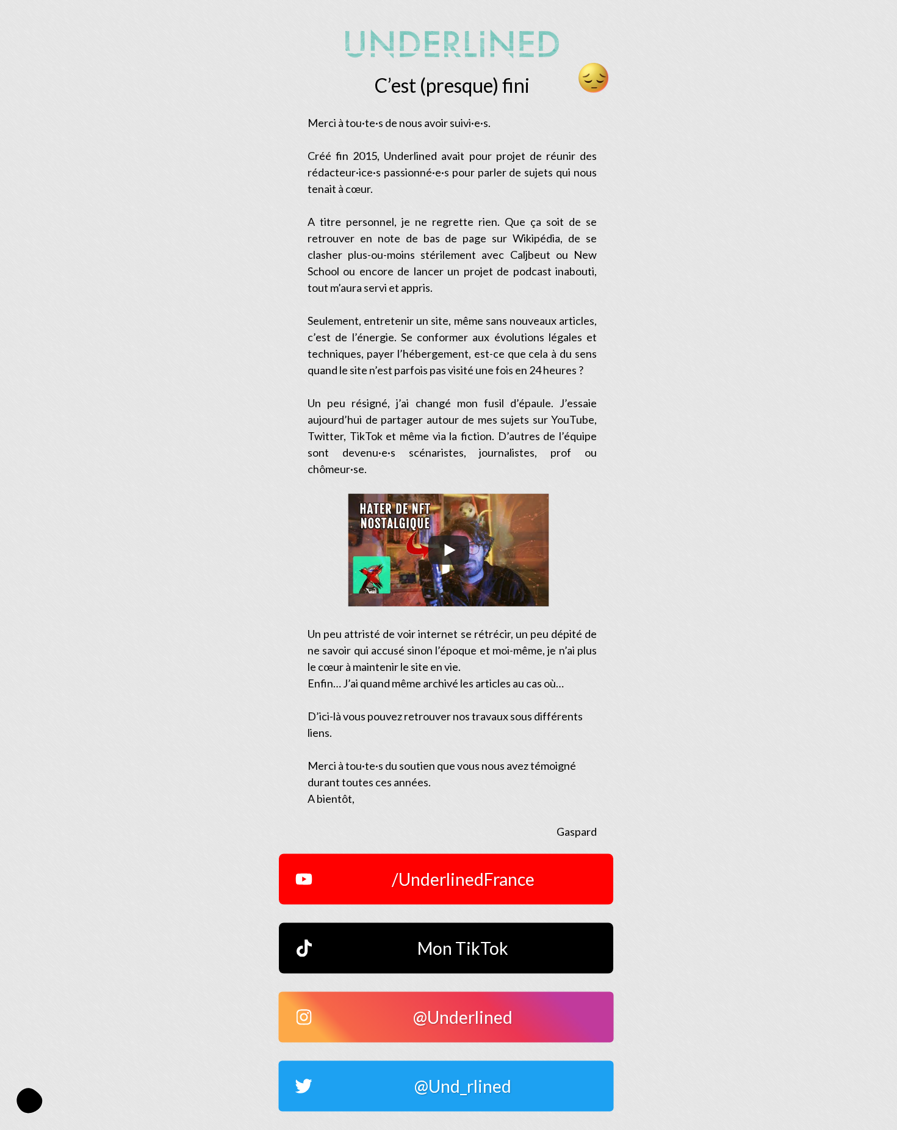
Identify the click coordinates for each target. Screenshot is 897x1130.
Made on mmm (29, 1100)
